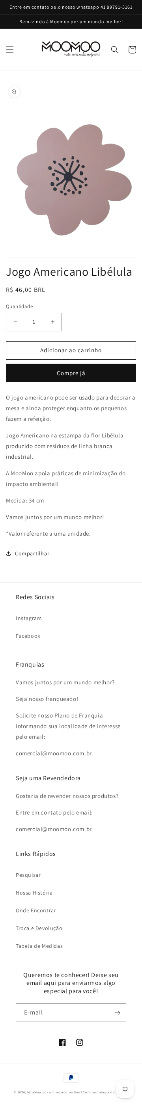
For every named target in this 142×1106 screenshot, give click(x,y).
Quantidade (19, 306)
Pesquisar (28, 874)
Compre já (71, 373)
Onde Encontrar (36, 910)
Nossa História (34, 892)
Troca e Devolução (39, 928)
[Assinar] (117, 1012)
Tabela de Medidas (39, 945)
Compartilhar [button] (32, 553)
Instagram (29, 618)
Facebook (28, 635)
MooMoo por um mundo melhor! (54, 1092)
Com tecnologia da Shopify (105, 1092)
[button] (10, 49)
